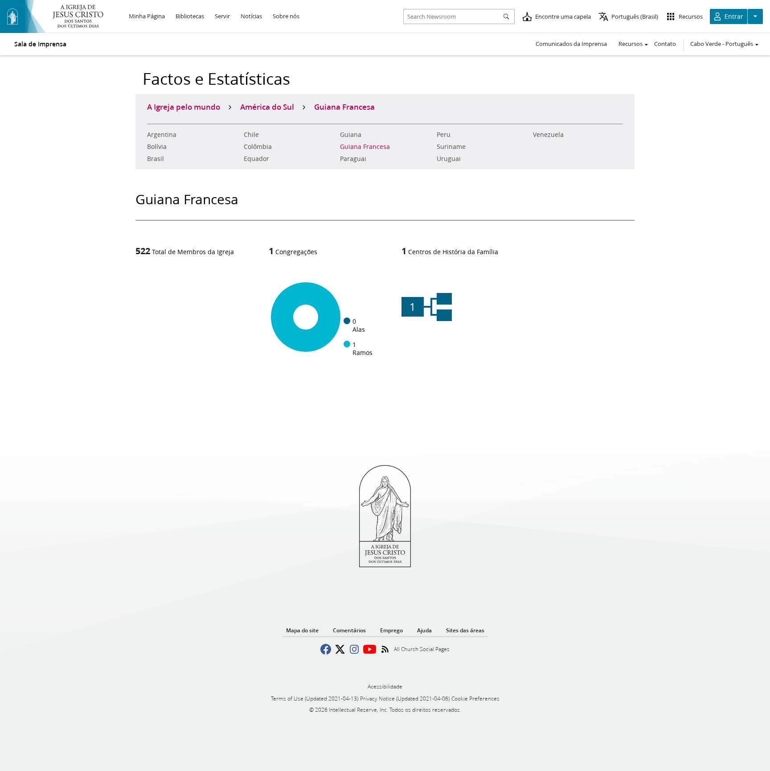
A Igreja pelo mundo (183, 106)
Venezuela (548, 134)
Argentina (161, 134)
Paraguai (353, 158)
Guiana (350, 134)
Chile (251, 134)
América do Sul (267, 106)
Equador (256, 158)
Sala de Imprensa (40, 44)
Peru (444, 134)
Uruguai (449, 158)
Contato (665, 44)
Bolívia (157, 146)
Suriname (451, 146)
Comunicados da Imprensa (571, 44)
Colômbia (258, 146)
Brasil (155, 158)
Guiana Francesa (365, 146)
